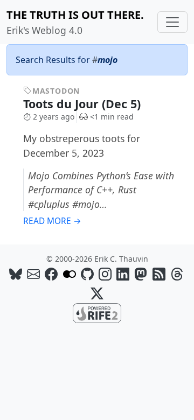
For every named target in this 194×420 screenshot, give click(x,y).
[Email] (33, 274)
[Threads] (176, 274)
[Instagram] (105, 274)
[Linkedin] (122, 274)
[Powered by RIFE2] (97, 312)
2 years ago (53, 116)
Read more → (52, 221)
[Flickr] (69, 274)
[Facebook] (51, 274)
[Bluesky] (15, 274)
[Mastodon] (140, 274)
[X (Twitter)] (97, 293)
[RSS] (159, 274)
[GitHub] (87, 274)
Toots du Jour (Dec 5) (83, 103)
